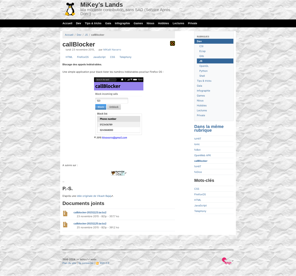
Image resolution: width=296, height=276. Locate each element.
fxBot (197, 149)
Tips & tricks (93, 23)
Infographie (122, 23)
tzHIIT (197, 138)
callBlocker (201, 160)
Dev (78, 23)
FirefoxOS (82, 57)
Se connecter (86, 263)
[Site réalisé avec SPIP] (228, 261)
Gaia (108, 23)
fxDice (198, 172)
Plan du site (69, 263)
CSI (201, 46)
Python (203, 70)
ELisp (202, 51)
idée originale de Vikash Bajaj (94, 195)
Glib (201, 56)
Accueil (67, 23)
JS (86, 34)
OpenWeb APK (202, 155)
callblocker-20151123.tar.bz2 (90, 212)
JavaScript (99, 57)
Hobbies (163, 23)
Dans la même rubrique (209, 128)
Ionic (197, 144)
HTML (69, 57)
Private (192, 23)
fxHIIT (197, 166)
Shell (202, 75)
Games (138, 23)
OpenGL (204, 65)
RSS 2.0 (104, 263)
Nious (150, 23)
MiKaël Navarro (112, 49)
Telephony (125, 57)
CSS (112, 57)
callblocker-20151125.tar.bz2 (90, 223)
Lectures (178, 23)
